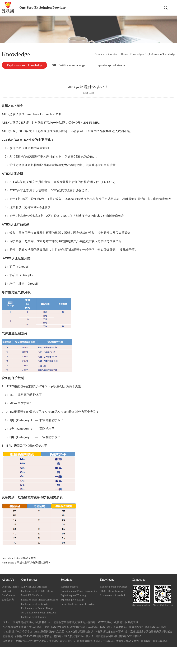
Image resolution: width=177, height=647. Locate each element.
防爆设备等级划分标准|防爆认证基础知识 (75, 627)
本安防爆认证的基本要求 (109, 631)
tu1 (50, 622)
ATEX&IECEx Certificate (34, 586)
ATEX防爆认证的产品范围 (49, 631)
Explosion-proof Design (72, 599)
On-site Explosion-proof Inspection (38, 612)
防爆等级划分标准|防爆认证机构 (147, 627)
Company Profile (10, 586)
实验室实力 (8, 599)
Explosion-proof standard (111, 65)
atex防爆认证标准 (26, 558)
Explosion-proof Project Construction (39, 599)
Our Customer (9, 595)
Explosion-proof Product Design (37, 608)
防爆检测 (8, 636)
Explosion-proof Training (33, 617)
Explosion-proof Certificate (34, 604)
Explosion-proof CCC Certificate (37, 591)
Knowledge (136, 54)
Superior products (69, 586)
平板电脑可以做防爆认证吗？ (33, 562)
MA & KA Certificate (31, 595)
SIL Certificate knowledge (68, 65)
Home (124, 54)
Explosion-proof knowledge (24, 65)
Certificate (7, 591)
